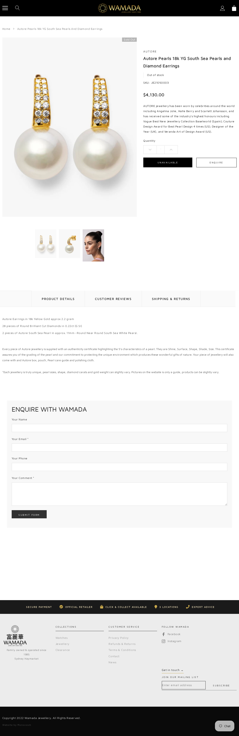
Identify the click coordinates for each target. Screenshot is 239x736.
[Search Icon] (17, 8)
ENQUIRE (216, 162)
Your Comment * (23, 478)
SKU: (146, 82)
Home (6, 29)
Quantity (149, 140)
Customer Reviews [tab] (113, 299)
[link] (45, 243)
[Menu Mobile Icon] (5, 8)
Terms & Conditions (122, 650)
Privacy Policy (119, 638)
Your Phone (20, 458)
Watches (62, 638)
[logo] (119, 8)
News (112, 662)
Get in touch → (173, 670)
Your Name (19, 419)
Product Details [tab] (58, 299)
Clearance (63, 650)
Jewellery (62, 644)
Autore (150, 51)
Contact (114, 656)
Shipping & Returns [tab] (171, 299)
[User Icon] (222, 8)
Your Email (20, 439)
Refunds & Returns (122, 644)
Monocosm (24, 724)
